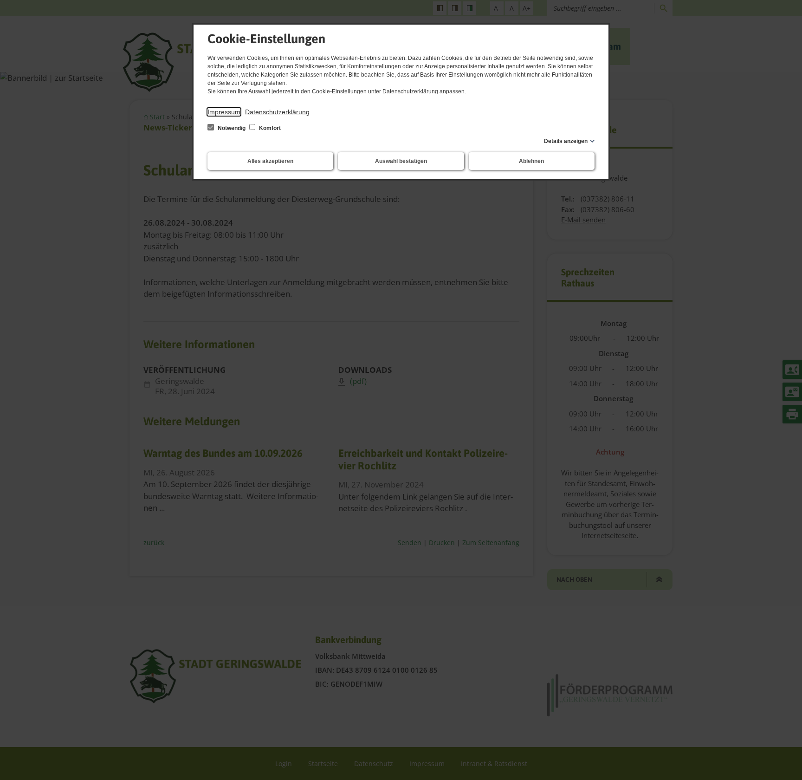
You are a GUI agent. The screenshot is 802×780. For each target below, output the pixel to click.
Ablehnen (531, 161)
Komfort (269, 128)
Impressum (223, 112)
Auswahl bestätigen (401, 161)
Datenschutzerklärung (277, 112)
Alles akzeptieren (270, 161)
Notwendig (231, 128)
